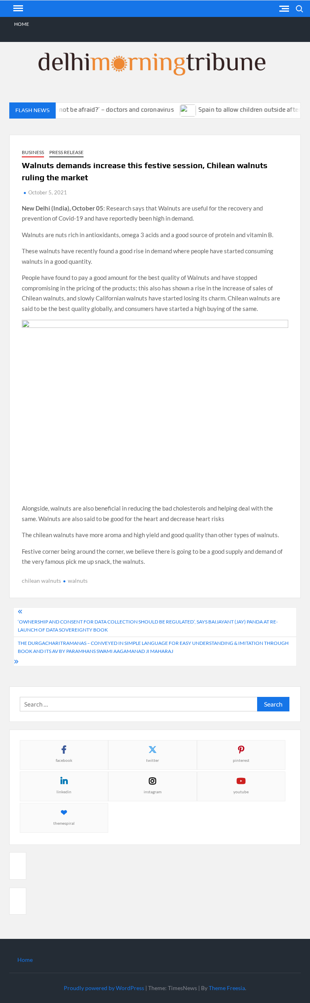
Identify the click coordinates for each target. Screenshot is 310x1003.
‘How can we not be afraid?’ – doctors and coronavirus (91, 109)
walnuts (78, 580)
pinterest (241, 760)
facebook (64, 760)
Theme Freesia (227, 987)
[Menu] (17, 8)
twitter (152, 760)
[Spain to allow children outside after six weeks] (181, 109)
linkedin (64, 791)
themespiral (64, 823)
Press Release (66, 152)
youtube (241, 791)
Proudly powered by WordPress (104, 987)
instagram (152, 791)
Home (21, 24)
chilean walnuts (41, 580)
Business (33, 152)
